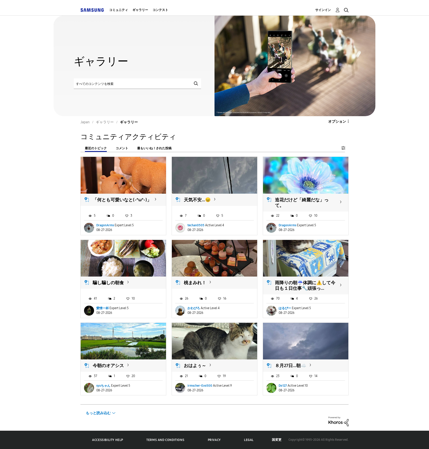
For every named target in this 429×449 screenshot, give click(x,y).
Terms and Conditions (165, 440)
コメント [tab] (122, 148)
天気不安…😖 (197, 199)
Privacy (214, 440)
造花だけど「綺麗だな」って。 (302, 202)
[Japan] (92, 10)
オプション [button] (337, 121)
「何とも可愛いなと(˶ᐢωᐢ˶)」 (122, 199)
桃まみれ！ (195, 282)
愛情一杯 (102, 308)
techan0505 (195, 225)
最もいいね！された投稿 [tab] (154, 148)
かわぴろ (193, 308)
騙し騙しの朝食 (108, 282)
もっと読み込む (98, 413)
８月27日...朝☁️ (290, 365)
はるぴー (285, 308)
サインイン (323, 10)
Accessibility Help (107, 440)
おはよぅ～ (195, 365)
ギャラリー (140, 10)
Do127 (283, 386)
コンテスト (160, 10)
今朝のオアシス (108, 365)
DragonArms (105, 225)
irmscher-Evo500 (199, 386)
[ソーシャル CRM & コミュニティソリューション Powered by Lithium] (338, 421)
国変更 (277, 440)
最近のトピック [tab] (96, 148)
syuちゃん (103, 386)
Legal (249, 440)
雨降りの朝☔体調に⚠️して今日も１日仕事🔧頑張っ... (305, 285)
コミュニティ (118, 10)
